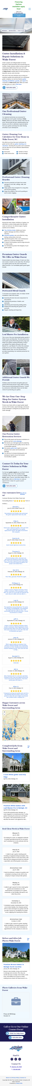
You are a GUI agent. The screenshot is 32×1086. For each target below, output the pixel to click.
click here (18, 84)
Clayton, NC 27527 (16, 1067)
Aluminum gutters (9, 235)
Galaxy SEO (19, 1083)
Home (5, 30)
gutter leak (13, 448)
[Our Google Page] (15, 1059)
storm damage (17, 441)
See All (29, 746)
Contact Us (23, 1077)
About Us (8, 1077)
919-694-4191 (19, 13)
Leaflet (5, 740)
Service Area (12, 30)
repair (24, 81)
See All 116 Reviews (23, 493)
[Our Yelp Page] (19, 1059)
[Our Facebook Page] (11, 1059)
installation (11, 81)
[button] (27, 738)
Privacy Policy (15, 1077)
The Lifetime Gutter (10, 230)
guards (17, 81)
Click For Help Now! (19, 15)
